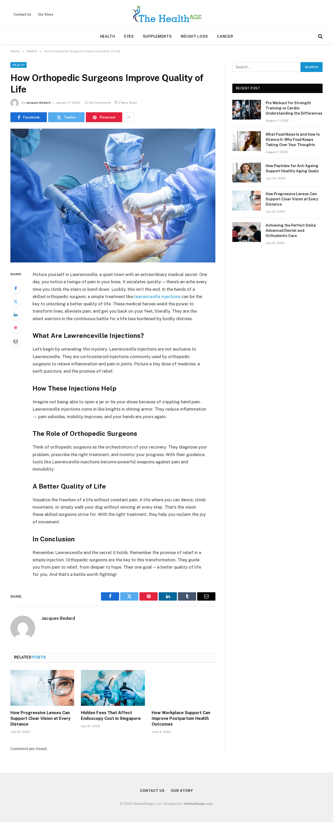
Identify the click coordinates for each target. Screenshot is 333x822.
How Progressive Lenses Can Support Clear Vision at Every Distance (40, 718)
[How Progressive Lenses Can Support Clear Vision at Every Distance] (42, 688)
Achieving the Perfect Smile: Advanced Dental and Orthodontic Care (291, 230)
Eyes (129, 36)
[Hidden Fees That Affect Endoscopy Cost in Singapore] (113, 688)
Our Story (45, 14)
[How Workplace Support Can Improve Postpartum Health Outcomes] (183, 688)
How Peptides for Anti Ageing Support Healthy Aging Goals (292, 168)
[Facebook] (15, 288)
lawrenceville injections (157, 296)
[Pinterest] (15, 328)
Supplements (157, 36)
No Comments (100, 102)
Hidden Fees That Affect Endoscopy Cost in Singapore (111, 715)
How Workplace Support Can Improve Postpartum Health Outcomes (181, 718)
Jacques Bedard (38, 102)
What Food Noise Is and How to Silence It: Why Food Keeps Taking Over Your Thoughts (293, 139)
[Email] (15, 341)
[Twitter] (15, 301)
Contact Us (22, 14)
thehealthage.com (198, 804)
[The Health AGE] (166, 14)
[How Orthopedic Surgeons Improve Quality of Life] (112, 195)
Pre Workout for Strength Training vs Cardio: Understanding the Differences (294, 108)
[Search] (320, 36)
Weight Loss (194, 36)
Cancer (225, 36)
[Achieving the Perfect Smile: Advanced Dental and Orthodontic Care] (246, 232)
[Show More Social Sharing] (129, 117)
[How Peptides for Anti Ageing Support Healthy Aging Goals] (246, 172)
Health (107, 36)
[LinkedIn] (15, 315)
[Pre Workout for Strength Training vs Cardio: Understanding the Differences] (246, 110)
